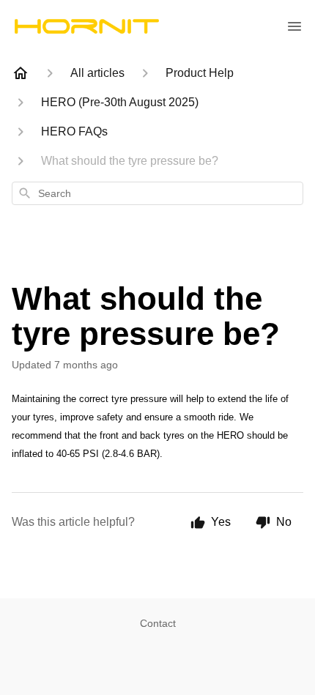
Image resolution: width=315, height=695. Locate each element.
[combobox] (157, 193)
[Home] (20, 73)
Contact (158, 623)
